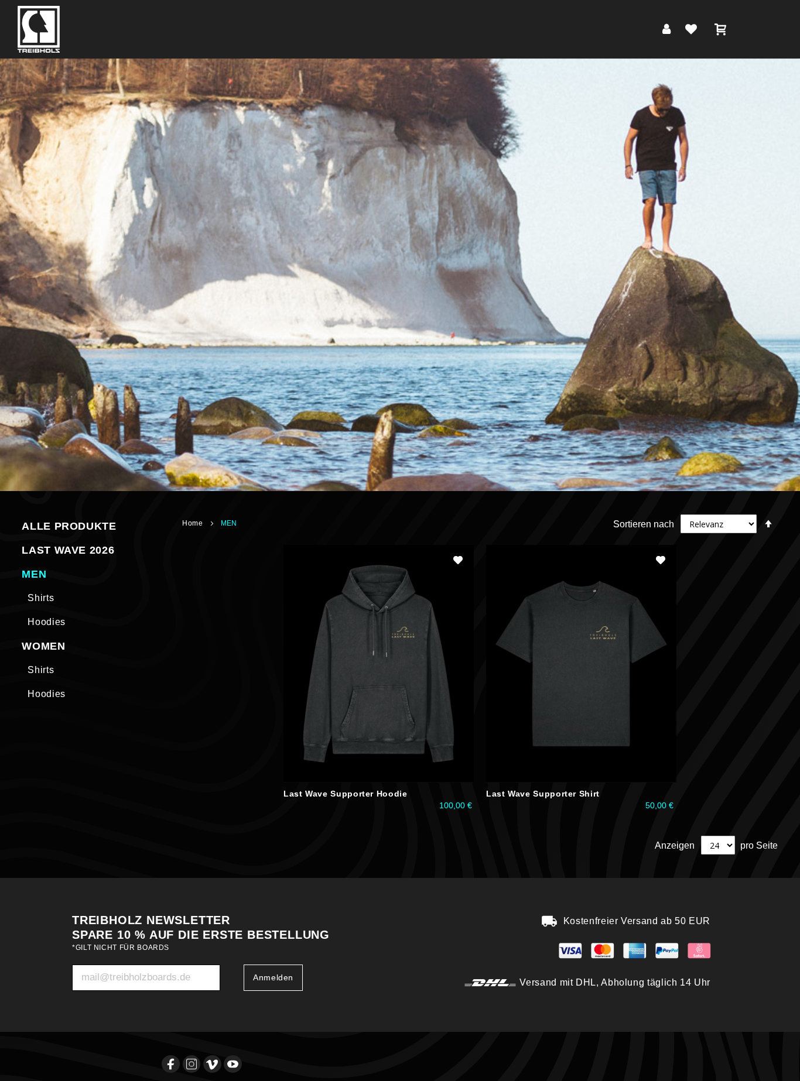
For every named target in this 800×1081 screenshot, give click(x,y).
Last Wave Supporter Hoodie (345, 793)
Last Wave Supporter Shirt (543, 793)
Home (193, 523)
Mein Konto (668, 31)
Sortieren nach (643, 524)
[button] (458, 560)
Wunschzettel (693, 31)
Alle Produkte (69, 526)
